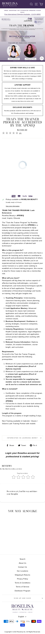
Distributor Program (22, 591)
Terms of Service (22, 587)
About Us (22, 563)
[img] (10, 133)
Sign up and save (22, 598)
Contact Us (22, 567)
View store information (12, 206)
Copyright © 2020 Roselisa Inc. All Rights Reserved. (22, 632)
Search (22, 559)
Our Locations (22, 571)
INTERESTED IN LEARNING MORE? (22, 438)
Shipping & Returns (22, 575)
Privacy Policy (22, 579)
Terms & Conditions (22, 583)
